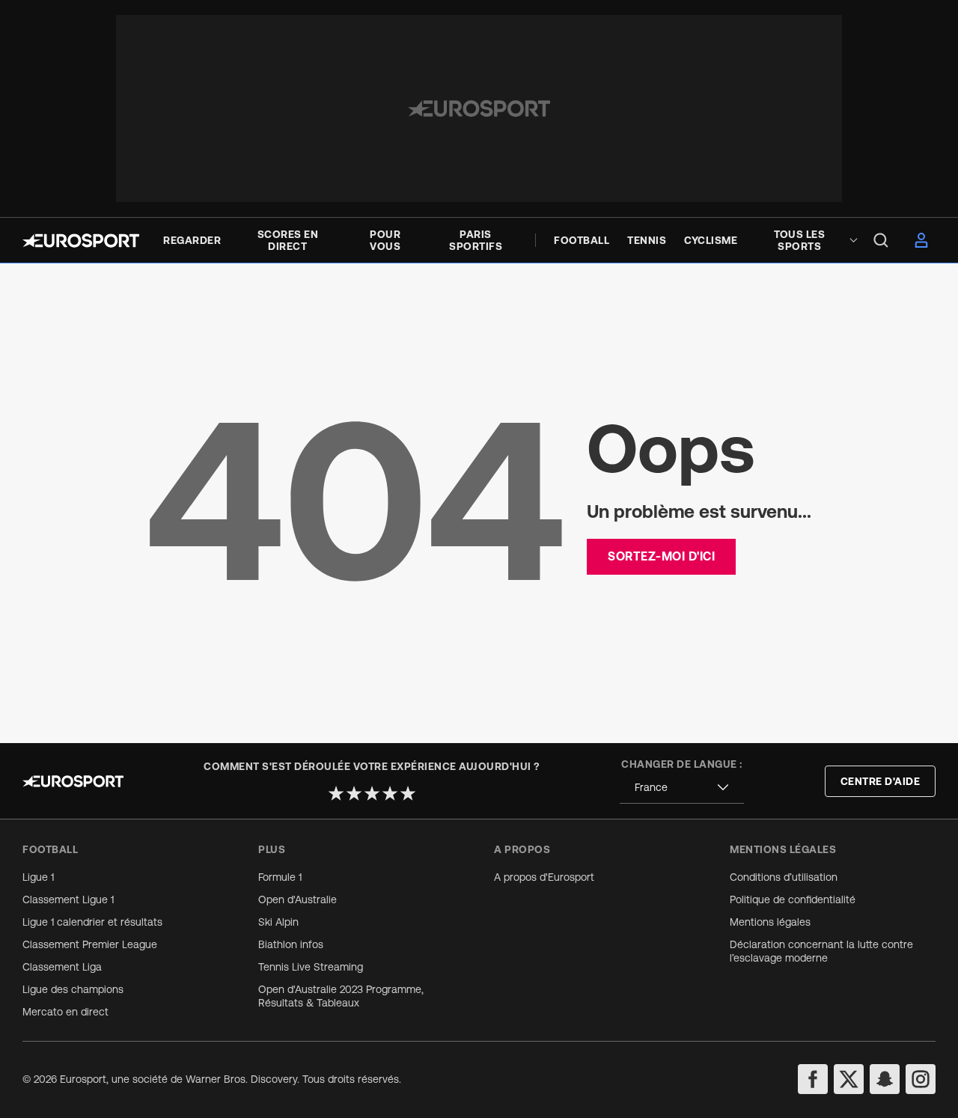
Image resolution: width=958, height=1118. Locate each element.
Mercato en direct (65, 1012)
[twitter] (849, 1079)
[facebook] (813, 1079)
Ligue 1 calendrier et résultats (92, 922)
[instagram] (921, 1079)
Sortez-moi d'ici (661, 556)
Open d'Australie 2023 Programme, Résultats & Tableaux (341, 996)
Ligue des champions (72, 989)
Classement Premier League (89, 944)
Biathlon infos (290, 944)
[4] (390, 793)
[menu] (881, 240)
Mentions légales (770, 922)
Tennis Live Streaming (310, 967)
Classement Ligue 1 (68, 899)
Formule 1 (280, 877)
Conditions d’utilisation (784, 877)
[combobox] (682, 788)
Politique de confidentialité (792, 899)
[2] (354, 793)
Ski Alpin (278, 922)
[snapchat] (885, 1079)
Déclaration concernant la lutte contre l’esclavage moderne (821, 951)
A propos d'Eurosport (544, 877)
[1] (336, 793)
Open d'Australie (297, 899)
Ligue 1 (38, 877)
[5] (408, 793)
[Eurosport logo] (80, 240)
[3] (372, 793)
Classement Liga (62, 967)
